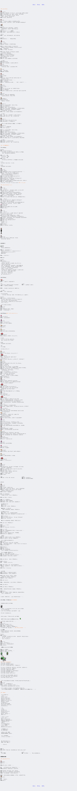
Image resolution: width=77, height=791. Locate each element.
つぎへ (43, 4)
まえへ (34, 4)
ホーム (38, 4)
